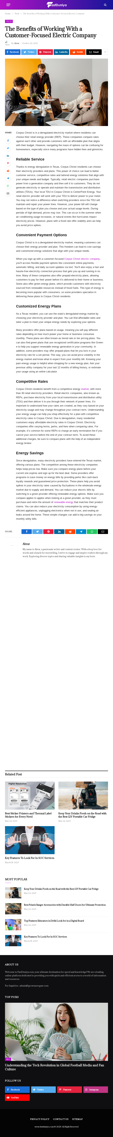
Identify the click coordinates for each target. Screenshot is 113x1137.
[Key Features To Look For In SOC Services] (30, 840)
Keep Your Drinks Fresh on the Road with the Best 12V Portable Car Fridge (82, 815)
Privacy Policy (39, 1119)
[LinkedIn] (8, 156)
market (85, 389)
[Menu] (8, 4)
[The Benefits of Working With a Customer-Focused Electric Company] (56, 92)
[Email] (8, 193)
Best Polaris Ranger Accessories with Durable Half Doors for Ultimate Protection (65, 904)
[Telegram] (8, 178)
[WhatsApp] (8, 186)
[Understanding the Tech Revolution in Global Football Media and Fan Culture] (56, 1032)
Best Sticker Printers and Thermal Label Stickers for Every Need (28, 815)
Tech (9, 21)
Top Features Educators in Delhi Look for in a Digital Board (54, 920)
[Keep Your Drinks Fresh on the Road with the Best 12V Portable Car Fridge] (83, 796)
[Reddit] (8, 171)
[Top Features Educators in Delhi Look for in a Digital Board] (13, 924)
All (8, 1059)
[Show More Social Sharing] (105, 52)
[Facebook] (8, 141)
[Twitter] (8, 148)
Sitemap (77, 1119)
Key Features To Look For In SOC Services (29, 858)
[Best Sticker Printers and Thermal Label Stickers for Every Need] (30, 796)
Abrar (16, 43)
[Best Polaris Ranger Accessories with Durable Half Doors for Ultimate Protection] (13, 908)
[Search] (105, 4)
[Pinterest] (8, 163)
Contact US (61, 1119)
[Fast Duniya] (57, 5)
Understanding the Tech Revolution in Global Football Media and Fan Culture (54, 1067)
